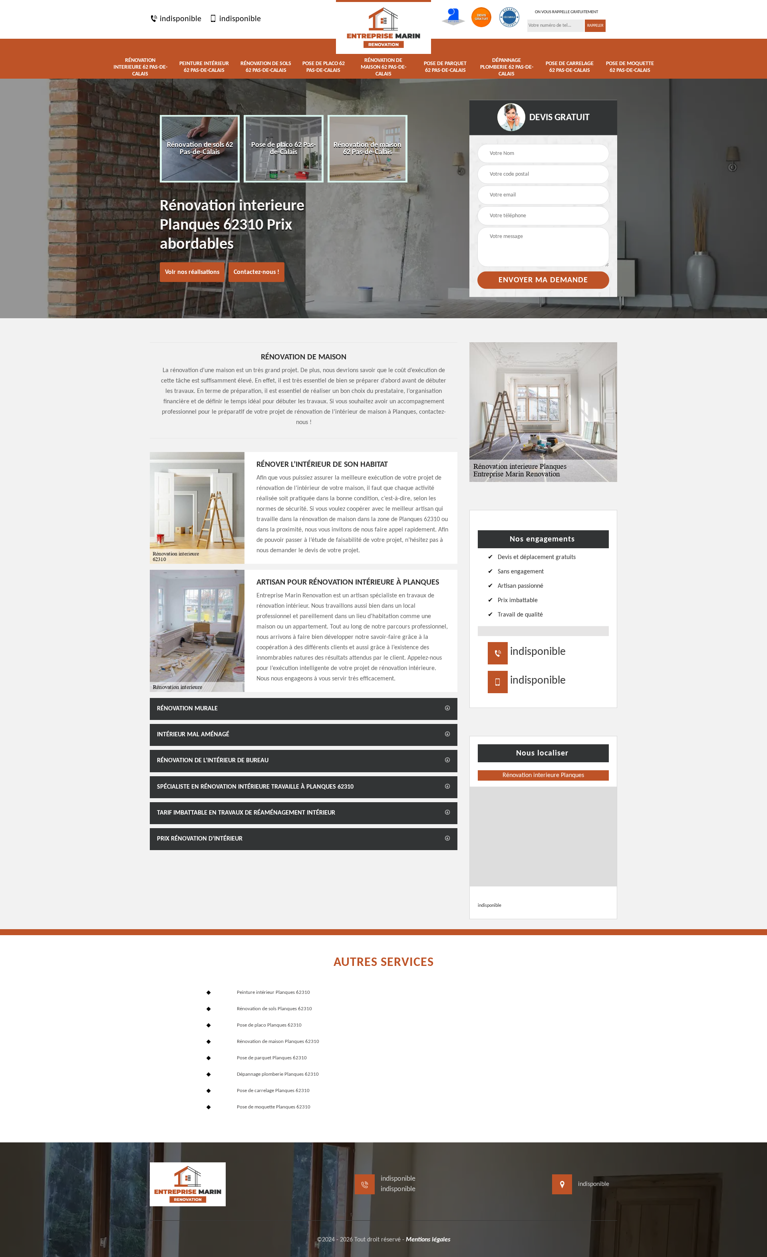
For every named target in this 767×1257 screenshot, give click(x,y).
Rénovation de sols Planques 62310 (274, 1008)
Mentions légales (428, 1240)
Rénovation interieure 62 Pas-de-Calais (140, 67)
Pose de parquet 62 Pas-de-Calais (445, 67)
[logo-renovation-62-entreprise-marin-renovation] (383, 27)
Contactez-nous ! (256, 272)
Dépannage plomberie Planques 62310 (278, 1074)
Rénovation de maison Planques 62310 (278, 1041)
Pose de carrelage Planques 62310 (273, 1090)
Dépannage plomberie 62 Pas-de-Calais (506, 67)
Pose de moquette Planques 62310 (273, 1107)
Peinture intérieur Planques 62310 (273, 992)
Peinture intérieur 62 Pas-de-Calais (204, 67)
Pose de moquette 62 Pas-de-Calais (630, 67)
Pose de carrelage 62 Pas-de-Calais (570, 67)
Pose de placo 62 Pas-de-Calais (323, 67)
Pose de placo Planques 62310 (269, 1025)
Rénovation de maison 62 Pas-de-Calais (383, 67)
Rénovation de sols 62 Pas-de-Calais (265, 67)
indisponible (179, 19)
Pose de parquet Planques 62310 (272, 1058)
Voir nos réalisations (192, 272)
